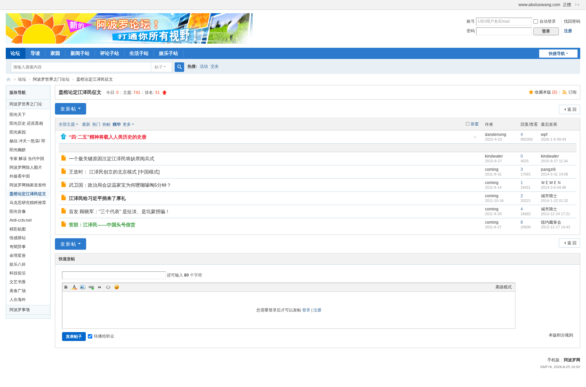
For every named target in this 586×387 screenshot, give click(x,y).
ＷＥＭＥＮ (551, 182)
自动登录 (548, 21)
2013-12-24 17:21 (555, 214)
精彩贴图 (17, 229)
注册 (568, 30)
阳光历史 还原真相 (26, 123)
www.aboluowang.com (539, 4)
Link (91, 287)
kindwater (494, 156)
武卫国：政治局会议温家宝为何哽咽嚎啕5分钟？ (120, 185)
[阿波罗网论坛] (129, 28)
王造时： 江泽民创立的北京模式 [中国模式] (114, 172)
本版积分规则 (561, 335)
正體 (567, 4)
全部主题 (67, 124)
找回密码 (572, 21)
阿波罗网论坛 (8, 79)
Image (82, 287)
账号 (471, 21)
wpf (544, 134)
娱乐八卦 (17, 264)
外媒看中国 (19, 176)
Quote (99, 287)
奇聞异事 (17, 246)
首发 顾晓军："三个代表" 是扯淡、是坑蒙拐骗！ (119, 211)
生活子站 (139, 53)
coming (492, 169)
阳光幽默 (17, 149)
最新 (86, 124)
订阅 (572, 92)
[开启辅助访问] (515, 5)
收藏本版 (546, 92)
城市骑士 (549, 196)
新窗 (475, 124)
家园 (55, 53)
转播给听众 (104, 336)
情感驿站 (17, 238)
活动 (204, 66)
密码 (471, 30)
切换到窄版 (577, 5)
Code (108, 287)
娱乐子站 (168, 53)
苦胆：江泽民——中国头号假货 (102, 224)
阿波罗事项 (19, 309)
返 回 (572, 109)
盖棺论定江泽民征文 (94, 79)
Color (74, 287)
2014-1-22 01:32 (554, 201)
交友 (215, 66)
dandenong (495, 134)
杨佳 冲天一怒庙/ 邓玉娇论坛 (27, 142)
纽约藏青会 (551, 222)
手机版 (553, 360)
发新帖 (68, 108)
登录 (306, 310)
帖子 (159, 67)
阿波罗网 (572, 360)
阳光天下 (17, 114)
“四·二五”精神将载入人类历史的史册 (107, 137)
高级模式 (503, 287)
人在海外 (17, 299)
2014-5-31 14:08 (554, 174)
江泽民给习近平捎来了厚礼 (97, 198)
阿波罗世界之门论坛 (51, 79)
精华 (117, 124)
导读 (35, 53)
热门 (96, 124)
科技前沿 (17, 273)
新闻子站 (80, 53)
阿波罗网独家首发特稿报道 (27, 186)
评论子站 (109, 53)
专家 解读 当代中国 (26, 158)
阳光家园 (17, 132)
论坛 (15, 53)
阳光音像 (17, 211)
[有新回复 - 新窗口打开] (64, 159)
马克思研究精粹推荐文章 (27, 203)
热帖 (106, 124)
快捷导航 (557, 53)
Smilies (116, 287)
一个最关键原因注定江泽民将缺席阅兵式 (111, 158)
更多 (127, 124)
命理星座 (17, 255)
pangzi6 (548, 169)
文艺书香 (17, 282)
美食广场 (17, 290)
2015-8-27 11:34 (554, 161)
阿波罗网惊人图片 (25, 167)
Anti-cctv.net (20, 220)
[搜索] (179, 67)
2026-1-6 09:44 (553, 139)
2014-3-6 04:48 (553, 187)
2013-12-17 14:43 (555, 227)
